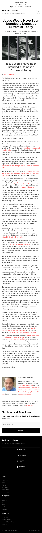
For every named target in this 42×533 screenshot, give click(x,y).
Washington (5, 507)
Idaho (3, 504)
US (2, 502)
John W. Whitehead (9, 74)
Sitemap (4, 524)
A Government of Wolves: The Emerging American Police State (21, 392)
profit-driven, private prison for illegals (27, 183)
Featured (4, 500)
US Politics (34, 31)
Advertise (5, 517)
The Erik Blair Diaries (17, 340)
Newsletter (5, 489)
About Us (5, 480)
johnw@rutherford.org (25, 394)
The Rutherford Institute (26, 385)
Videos (4, 485)
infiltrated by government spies (19, 244)
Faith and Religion (24, 31)
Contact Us (5, 492)
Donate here (29, 405)
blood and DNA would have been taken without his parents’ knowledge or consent (20, 173)
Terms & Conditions (8, 522)
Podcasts (5, 487)
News (3, 483)
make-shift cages (28, 187)
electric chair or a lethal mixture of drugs (22, 332)
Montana (4, 509)
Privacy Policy (6, 519)
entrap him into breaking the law (13, 237)
